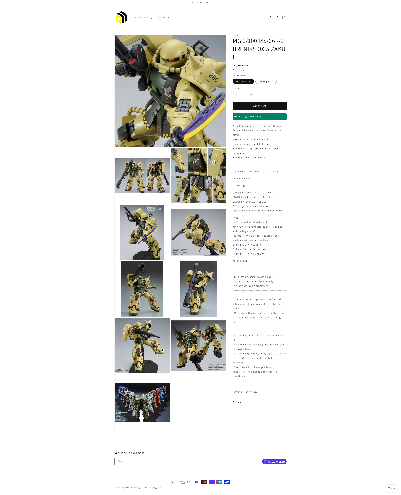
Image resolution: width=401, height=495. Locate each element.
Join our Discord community (249, 157)
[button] (270, 17)
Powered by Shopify (139, 488)
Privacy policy (155, 488)
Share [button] (239, 401)
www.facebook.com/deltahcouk (250, 139)
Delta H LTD (125, 488)
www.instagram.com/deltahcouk (251, 143)
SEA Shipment (243, 81)
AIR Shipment (266, 81)
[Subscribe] (167, 461)
